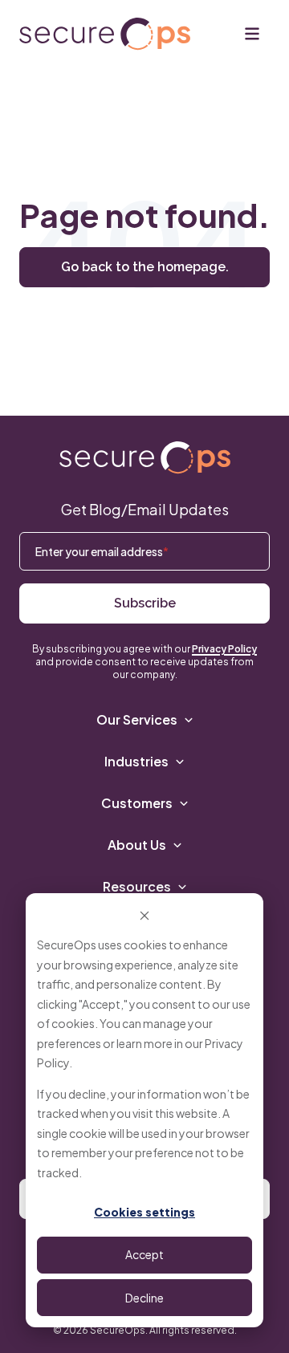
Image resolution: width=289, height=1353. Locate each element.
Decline (144, 1297)
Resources (137, 886)
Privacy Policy (224, 649)
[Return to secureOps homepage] (104, 34)
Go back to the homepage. (145, 266)
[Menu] (252, 33)
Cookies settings (144, 1212)
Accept (144, 1254)
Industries (136, 761)
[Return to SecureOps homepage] (144, 457)
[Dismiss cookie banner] (144, 914)
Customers (137, 802)
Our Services (136, 719)
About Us (137, 844)
